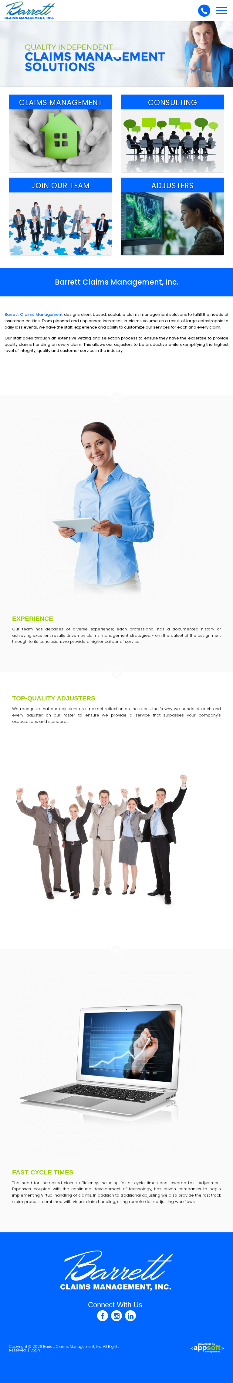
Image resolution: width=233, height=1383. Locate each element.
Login (35, 1350)
